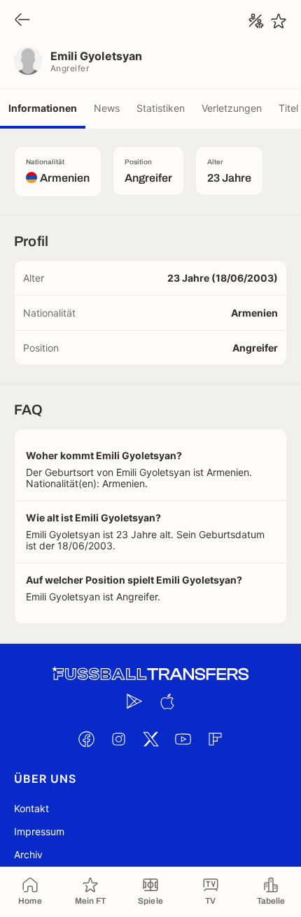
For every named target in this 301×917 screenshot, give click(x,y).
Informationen (42, 108)
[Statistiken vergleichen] (256, 21)
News (107, 108)
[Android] (134, 701)
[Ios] (166, 701)
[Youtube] (182, 738)
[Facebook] (86, 738)
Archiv (28, 854)
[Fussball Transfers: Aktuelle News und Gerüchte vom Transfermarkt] (150, 674)
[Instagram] (118, 738)
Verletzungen (232, 108)
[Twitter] (150, 738)
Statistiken (160, 108)
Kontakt (31, 808)
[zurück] (22, 20)
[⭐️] (278, 21)
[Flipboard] (214, 738)
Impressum (39, 831)
